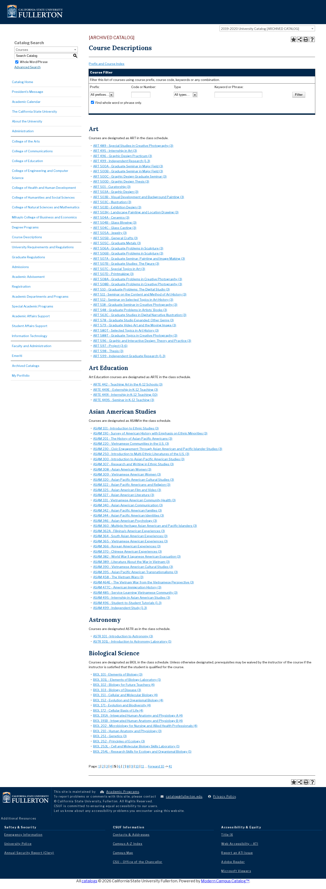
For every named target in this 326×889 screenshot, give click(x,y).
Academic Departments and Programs (40, 296)
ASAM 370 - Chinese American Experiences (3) (127, 551)
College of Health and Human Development (44, 188)
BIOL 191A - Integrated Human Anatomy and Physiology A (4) (138, 715)
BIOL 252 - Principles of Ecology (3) (119, 741)
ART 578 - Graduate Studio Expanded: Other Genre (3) (133, 320)
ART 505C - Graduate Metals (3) (117, 243)
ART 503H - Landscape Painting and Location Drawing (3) (136, 212)
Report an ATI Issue (237, 853)
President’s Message (27, 92)
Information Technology (29, 336)
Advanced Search (27, 67)
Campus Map (123, 853)
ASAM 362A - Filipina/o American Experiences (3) (129, 531)
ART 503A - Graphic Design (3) (115, 192)
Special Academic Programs (32, 306)
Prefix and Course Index (106, 64)
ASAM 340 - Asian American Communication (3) (128, 505)
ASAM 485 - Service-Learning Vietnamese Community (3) (135, 592)
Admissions (20, 267)
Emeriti (17, 356)
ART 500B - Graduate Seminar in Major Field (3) (128, 171)
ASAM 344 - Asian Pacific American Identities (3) (128, 515)
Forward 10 (156, 766)
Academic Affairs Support (31, 316)
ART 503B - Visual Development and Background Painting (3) (138, 197)
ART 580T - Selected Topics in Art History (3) (126, 330)
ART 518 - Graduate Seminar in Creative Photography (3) (135, 305)
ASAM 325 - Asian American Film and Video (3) (127, 490)
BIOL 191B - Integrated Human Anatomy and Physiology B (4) (138, 721)
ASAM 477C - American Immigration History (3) (127, 587)
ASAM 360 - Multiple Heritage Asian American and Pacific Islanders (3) (145, 526)
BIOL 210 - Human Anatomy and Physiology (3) (127, 731)
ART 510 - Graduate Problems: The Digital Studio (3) (131, 289)
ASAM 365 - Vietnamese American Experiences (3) (130, 541)
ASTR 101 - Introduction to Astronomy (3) (123, 636)
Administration (23, 131)
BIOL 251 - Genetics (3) (110, 736)
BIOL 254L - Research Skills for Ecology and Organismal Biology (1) (142, 751)
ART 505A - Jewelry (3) (110, 233)
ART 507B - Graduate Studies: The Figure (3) (126, 263)
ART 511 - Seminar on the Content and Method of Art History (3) (139, 294)
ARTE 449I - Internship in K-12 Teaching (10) (125, 395)
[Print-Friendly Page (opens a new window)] (306, 39)
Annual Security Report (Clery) (29, 853)
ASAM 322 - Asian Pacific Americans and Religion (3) (131, 485)
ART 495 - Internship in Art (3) (115, 151)
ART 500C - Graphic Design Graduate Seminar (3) (130, 176)
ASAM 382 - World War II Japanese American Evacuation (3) (137, 556)
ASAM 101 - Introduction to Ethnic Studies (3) (126, 428)
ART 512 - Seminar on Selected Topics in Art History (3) (133, 300)
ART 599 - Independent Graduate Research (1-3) (129, 356)
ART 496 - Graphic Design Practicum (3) (122, 156)
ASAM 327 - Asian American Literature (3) (123, 495)
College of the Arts (26, 141)
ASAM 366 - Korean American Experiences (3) (127, 546)
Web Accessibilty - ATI (239, 844)
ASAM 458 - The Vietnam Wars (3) (118, 577)
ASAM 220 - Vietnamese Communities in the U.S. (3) (131, 443)
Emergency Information (23, 834)
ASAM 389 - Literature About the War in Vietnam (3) (131, 562)
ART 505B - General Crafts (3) (115, 238)
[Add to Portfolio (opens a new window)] (293, 39)
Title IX (227, 834)
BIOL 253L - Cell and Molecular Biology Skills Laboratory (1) (136, 746)
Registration (21, 286)
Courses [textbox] (22, 50)
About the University (27, 121)
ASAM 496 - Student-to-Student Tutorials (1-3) (127, 603)
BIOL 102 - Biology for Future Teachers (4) (124, 685)
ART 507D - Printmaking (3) (113, 274)
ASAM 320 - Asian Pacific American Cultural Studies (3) (133, 480)
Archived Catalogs (25, 366)
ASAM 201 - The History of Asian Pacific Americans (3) (132, 438)
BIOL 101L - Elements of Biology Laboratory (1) (127, 680)
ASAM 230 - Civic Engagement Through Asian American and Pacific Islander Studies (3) (157, 449)
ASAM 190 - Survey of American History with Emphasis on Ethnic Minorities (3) (150, 433)
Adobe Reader (233, 862)
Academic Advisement (28, 277)
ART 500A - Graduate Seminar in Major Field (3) (128, 166)
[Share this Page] (299, 39)
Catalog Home (22, 82)
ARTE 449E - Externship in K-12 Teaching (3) (125, 390)
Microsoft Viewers (236, 871)
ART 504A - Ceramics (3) (111, 217)
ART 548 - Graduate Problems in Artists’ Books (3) (130, 310)
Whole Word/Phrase (33, 62)
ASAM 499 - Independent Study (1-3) (120, 608)
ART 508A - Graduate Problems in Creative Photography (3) (137, 279)
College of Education (27, 161)
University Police (18, 844)
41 (170, 766)
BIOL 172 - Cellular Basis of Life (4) (118, 710)
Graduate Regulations (28, 257)
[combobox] (267, 28)
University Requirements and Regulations (43, 247)
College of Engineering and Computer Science (40, 174)
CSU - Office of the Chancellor (138, 862)
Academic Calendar (26, 102)
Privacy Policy (224, 796)
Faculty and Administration (31, 346)
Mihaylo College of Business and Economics (44, 217)
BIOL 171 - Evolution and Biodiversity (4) (122, 705)
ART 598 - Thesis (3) (108, 351)
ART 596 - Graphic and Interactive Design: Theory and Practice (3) (142, 341)
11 (142, 766)
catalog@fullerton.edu (184, 796)
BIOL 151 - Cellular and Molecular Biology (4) (125, 695)
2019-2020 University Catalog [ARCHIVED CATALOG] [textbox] (260, 29)
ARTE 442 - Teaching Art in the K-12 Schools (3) (128, 384)
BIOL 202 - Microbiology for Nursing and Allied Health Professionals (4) (145, 726)
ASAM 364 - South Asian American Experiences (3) (130, 536)
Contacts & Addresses (131, 834)
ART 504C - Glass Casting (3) (114, 228)
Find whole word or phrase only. (118, 103)
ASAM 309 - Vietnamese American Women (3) (127, 474)
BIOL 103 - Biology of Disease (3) (117, 690)
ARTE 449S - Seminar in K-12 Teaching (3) (123, 400)
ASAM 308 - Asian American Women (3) (122, 469)
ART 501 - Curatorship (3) (112, 187)
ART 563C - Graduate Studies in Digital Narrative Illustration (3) (139, 315)
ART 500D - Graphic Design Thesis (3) (121, 181)
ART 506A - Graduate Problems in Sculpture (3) (128, 248)
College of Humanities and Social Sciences (43, 197)
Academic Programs (122, 792)
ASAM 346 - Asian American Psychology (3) (125, 521)
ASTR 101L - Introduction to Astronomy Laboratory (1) (132, 641)
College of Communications (32, 151)
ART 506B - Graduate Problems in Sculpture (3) (128, 253)
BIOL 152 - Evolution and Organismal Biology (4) (128, 700)
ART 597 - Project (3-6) (110, 346)
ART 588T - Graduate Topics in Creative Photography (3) (135, 335)
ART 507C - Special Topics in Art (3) (119, 269)
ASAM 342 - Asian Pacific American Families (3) (127, 510)
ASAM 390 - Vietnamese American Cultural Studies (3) (133, 567)
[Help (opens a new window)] (312, 39)
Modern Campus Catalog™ (225, 881)
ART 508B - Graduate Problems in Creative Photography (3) (137, 284)
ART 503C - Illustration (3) (112, 202)
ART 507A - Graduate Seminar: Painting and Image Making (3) (139, 258)
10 (137, 766)
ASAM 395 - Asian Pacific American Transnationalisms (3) (135, 572)
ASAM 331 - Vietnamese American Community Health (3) (134, 500)
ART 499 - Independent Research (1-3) (121, 161)
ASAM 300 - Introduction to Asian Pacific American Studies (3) (138, 459)
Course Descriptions (27, 237)
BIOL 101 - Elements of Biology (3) (117, 674)
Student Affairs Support (29, 326)
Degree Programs (25, 227)
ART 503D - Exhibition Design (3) (117, 207)
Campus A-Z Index (127, 844)
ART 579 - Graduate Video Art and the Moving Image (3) (134, 325)
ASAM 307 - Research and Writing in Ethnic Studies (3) (133, 464)
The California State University (34, 111)
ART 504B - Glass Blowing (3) (115, 222)
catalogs (89, 881)
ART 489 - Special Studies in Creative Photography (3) (133, 146)
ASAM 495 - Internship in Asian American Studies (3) (131, 597)
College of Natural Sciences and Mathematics (45, 207)
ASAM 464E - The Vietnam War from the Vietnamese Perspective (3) (143, 582)
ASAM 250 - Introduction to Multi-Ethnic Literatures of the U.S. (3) (141, 454)
